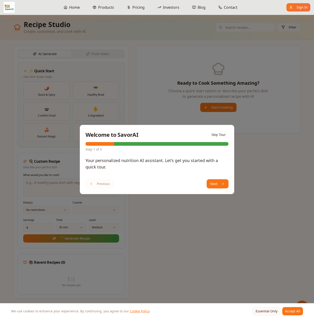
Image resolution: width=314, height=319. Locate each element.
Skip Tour (218, 134)
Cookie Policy (139, 311)
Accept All (292, 311)
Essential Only (266, 311)
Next (213, 184)
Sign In (302, 7)
